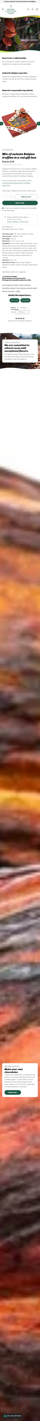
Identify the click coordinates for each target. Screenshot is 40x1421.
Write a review (14, 300)
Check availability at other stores (18, 221)
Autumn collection (25, 285)
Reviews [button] (13, 308)
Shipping (10, 165)
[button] (3, 9)
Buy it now (20, 203)
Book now (13, 1092)
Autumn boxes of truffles (10, 285)
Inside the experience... (20, 295)
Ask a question (25, 300)
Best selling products (9, 288)
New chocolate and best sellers (27, 288)
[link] (32, 9)
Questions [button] (23, 308)
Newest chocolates (8, 291)
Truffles (17, 291)
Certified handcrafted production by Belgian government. (16, 184)
